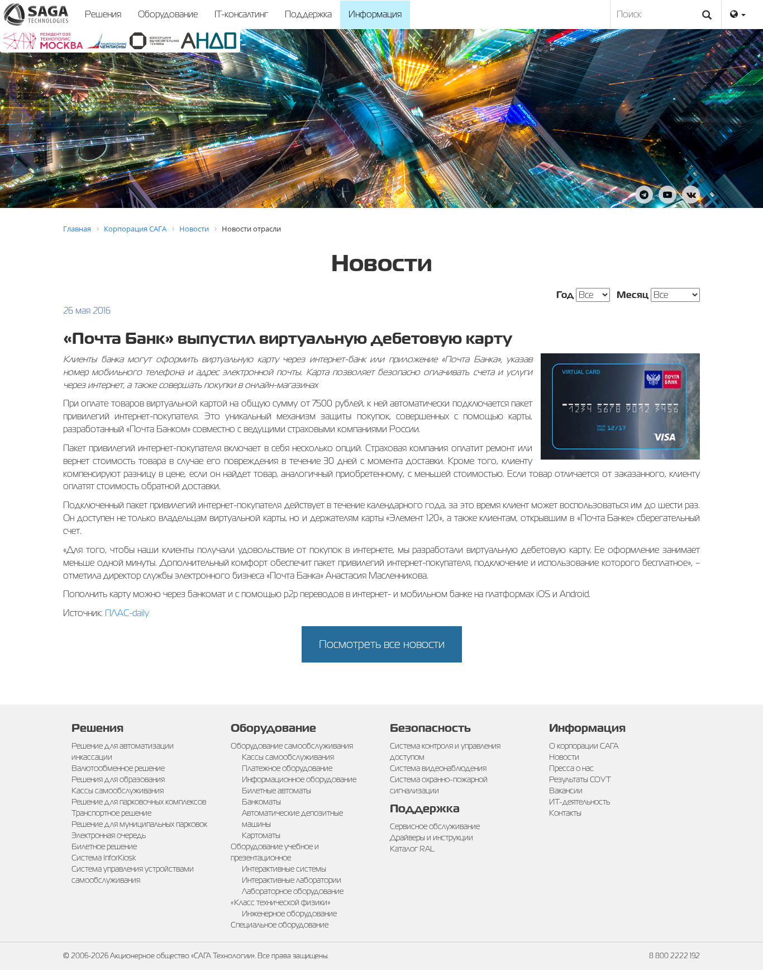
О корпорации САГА (583, 746)
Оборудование (168, 14)
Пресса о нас (571, 768)
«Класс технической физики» (281, 902)
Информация (375, 14)
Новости (564, 757)
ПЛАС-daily (127, 613)
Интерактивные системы (284, 869)
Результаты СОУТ (580, 779)
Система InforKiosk (103, 858)
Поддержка (308, 14)
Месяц (632, 295)
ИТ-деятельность (579, 802)
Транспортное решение (111, 813)
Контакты (565, 813)
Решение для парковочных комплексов (138, 802)
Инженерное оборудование (289, 914)
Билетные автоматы (276, 791)
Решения (103, 14)
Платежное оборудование (287, 768)
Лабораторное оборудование (293, 891)
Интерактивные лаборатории (291, 880)
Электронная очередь (108, 835)
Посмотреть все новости (382, 644)
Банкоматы (261, 802)
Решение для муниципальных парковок (139, 824)
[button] (738, 15)
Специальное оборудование (279, 925)
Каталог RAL (412, 849)
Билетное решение (104, 846)
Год (565, 295)
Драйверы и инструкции (431, 837)
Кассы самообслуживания (117, 791)
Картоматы (261, 835)
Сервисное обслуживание (435, 826)
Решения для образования (118, 779)
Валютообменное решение (118, 768)
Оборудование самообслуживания (292, 746)
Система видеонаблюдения (438, 768)
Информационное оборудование (299, 779)
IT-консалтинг (241, 14)
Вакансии (566, 791)
